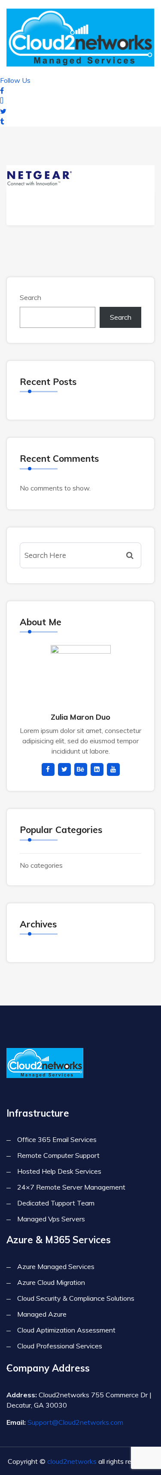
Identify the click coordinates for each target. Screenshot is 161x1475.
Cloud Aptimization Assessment (66, 1330)
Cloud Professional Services (59, 1346)
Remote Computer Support (58, 1155)
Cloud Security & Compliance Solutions (75, 1298)
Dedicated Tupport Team (55, 1203)
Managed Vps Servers (51, 1219)
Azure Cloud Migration (51, 1282)
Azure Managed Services (55, 1266)
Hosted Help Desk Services (59, 1171)
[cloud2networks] (80, 36)
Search (30, 297)
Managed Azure (42, 1314)
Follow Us (15, 80)
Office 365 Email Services (57, 1139)
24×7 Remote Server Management (71, 1187)
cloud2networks (72, 1461)
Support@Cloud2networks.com (75, 1422)
